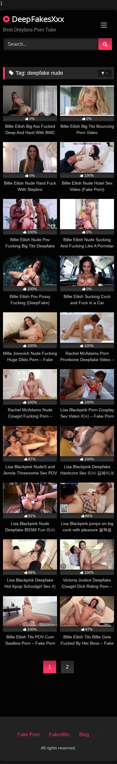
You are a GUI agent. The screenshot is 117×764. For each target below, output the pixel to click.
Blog (84, 734)
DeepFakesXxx (37, 18)
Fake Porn (28, 734)
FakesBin (59, 734)
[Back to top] (98, 747)
